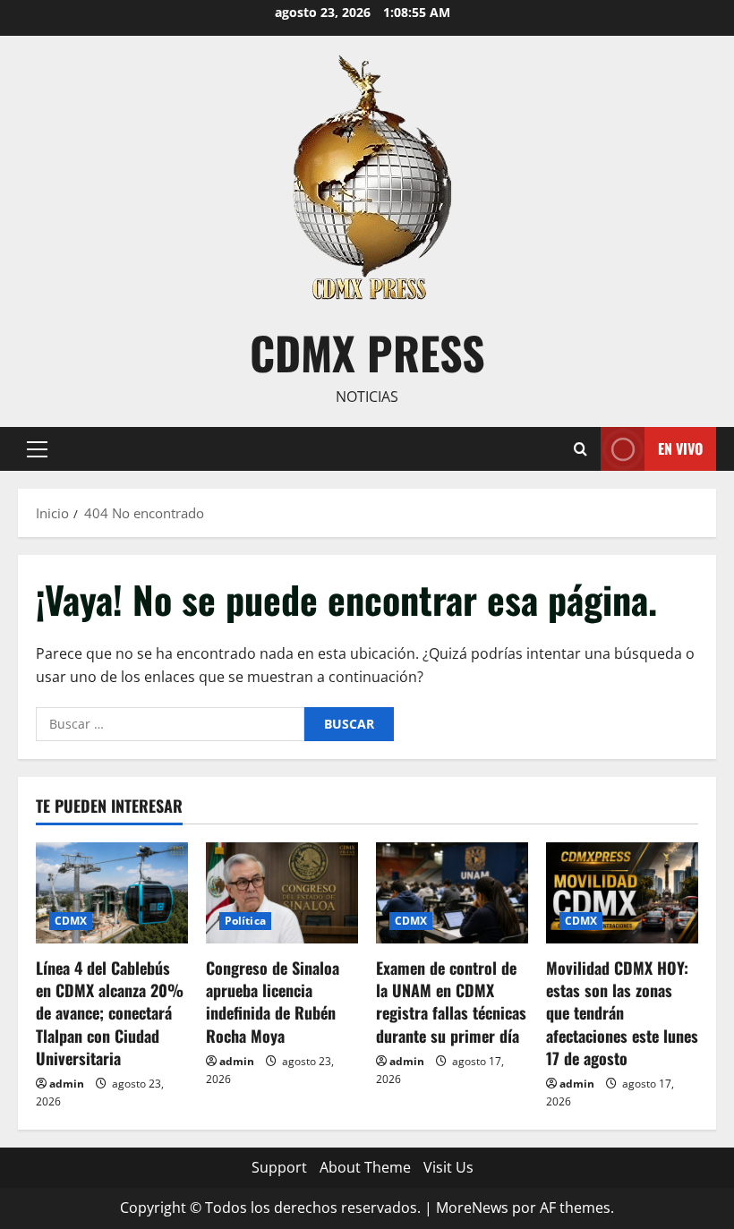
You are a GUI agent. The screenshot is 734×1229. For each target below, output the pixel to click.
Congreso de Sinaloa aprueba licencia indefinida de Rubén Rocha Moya (272, 1001)
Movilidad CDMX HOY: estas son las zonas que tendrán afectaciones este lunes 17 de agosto (622, 1013)
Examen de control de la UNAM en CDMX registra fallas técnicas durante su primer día (451, 1001)
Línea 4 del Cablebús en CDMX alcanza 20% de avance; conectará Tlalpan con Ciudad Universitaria (110, 1013)
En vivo (680, 447)
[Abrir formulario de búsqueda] (580, 448)
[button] (37, 448)
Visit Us (448, 1167)
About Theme (365, 1167)
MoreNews (472, 1207)
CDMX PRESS (367, 352)
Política (245, 920)
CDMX (71, 920)
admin (66, 1083)
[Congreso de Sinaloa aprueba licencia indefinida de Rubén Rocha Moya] (282, 892)
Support (279, 1167)
